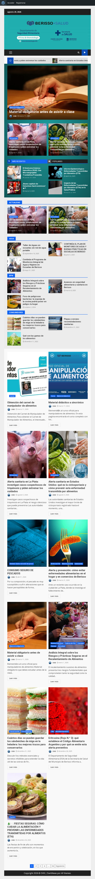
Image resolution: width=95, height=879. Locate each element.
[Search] (78, 52)
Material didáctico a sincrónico (68, 375)
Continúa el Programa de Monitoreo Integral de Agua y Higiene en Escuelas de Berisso (14, 265)
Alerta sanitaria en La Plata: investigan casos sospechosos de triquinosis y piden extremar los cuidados (25, 146)
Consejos (81, 643)
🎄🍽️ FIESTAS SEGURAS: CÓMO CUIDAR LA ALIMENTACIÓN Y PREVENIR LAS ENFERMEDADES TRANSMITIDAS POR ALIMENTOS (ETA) (27, 796)
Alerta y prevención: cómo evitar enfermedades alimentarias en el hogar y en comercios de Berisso (68, 543)
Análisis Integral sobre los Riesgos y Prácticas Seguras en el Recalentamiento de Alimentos (14, 286)
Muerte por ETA (67, 564)
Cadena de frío (70, 643)
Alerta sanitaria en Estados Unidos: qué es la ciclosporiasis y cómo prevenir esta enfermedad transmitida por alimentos (66, 146)
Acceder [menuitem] (10, 3)
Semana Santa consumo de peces (21, 564)
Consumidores (26, 731)
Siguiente (60, 866)
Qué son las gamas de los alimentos (14, 339)
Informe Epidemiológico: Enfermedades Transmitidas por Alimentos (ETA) (55, 172)
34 (53, 866)
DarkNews (52, 873)
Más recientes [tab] (18, 161)
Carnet (12, 396)
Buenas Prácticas (57, 643)
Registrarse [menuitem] (20, 3)
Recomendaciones (62, 731)
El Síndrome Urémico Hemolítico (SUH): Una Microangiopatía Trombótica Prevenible (14, 172)
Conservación (14, 731)
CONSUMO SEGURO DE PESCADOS (27, 543)
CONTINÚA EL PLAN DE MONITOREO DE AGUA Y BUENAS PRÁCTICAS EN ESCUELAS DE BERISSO (55, 249)
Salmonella (78, 564)
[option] (47, 93)
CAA (52, 731)
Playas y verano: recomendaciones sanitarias (55, 323)
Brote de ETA (55, 564)
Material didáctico (63, 396)
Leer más (13, 425)
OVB (14, 116)
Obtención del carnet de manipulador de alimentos (27, 375)
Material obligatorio (17, 107)
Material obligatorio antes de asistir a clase (47, 93)
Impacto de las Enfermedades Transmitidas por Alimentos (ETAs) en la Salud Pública (55, 187)
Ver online (85, 52)
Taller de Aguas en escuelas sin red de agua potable (14, 249)
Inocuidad (61, 646)
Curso (53, 396)
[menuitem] (3, 3)
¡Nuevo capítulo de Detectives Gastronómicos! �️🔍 (14, 187)
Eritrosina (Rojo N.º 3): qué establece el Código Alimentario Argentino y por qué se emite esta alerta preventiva (68, 710)
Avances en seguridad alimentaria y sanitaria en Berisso (55, 286)
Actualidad (13, 138)
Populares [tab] (57, 161)
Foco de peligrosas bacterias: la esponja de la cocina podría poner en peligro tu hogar (14, 302)
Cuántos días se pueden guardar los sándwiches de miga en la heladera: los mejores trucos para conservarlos (14, 323)
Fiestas (53, 646)
